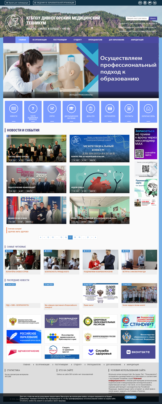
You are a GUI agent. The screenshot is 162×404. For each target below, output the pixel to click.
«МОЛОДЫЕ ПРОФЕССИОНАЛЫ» (81, 95)
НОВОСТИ (13, 116)
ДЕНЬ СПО (91, 116)
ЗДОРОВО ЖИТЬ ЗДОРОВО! (18, 232)
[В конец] (95, 237)
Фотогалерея (109, 116)
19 (79, 237)
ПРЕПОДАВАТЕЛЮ (95, 40)
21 (88, 237)
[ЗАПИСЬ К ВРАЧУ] (145, 143)
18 (75, 237)
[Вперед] (92, 237)
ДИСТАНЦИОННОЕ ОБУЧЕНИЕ (71, 117)
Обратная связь (148, 116)
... (57, 237)
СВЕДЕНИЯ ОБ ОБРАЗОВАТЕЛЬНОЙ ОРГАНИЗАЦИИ (55, 3)
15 (61, 237)
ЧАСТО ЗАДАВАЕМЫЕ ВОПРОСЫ (33, 118)
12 (48, 237)
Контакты (129, 116)
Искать (153, 18)
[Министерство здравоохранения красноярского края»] (62, 337)
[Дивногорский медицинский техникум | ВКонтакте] (138, 352)
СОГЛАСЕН (131, 397)
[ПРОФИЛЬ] (145, 169)
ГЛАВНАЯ (22, 40)
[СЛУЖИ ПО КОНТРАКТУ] (145, 202)
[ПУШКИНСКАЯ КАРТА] (145, 188)
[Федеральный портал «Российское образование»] (24, 337)
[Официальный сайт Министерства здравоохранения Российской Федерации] (24, 321)
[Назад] (44, 237)
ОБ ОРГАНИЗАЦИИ (40, 40)
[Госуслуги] (62, 352)
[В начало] (41, 237)
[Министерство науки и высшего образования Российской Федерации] (138, 337)
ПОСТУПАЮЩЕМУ (60, 40)
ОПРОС (52, 116)
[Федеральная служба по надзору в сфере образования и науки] (62, 321)
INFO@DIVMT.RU (150, 28)
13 (53, 237)
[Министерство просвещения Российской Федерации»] (100, 337)
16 (66, 237)
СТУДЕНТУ (78, 40)
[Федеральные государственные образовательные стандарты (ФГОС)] (138, 321)
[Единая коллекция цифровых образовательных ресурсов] (100, 321)
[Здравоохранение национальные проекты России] (24, 352)
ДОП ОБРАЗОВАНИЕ (116, 40)
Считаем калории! (14, 229)
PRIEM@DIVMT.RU (151, 31)
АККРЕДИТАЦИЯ (137, 40)
